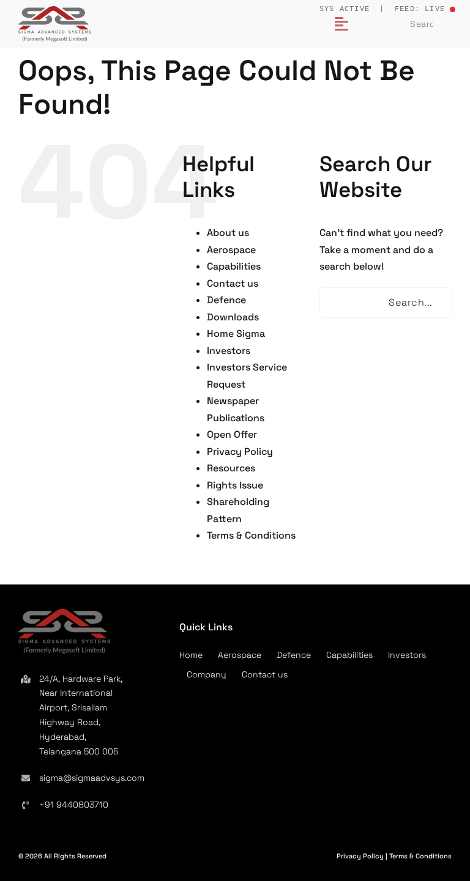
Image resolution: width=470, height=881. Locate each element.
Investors (228, 350)
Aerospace (231, 249)
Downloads (233, 317)
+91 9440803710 (73, 804)
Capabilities (234, 266)
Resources (231, 468)
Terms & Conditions (251, 535)
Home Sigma (236, 333)
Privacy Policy (240, 451)
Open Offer (232, 434)
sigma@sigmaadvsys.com (91, 777)
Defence (226, 299)
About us (228, 232)
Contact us (232, 283)
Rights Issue (235, 485)
